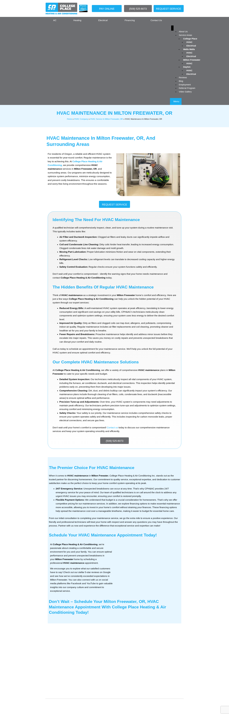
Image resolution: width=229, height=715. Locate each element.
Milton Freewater (191, 60)
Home (69, 119)
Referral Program (187, 88)
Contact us (112, 427)
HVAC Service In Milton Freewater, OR (106, 119)
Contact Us (156, 20)
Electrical (191, 46)
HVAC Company (81, 119)
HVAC (189, 42)
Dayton (186, 67)
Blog (181, 81)
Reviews (183, 77)
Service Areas (185, 35)
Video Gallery (185, 92)
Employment (185, 84)
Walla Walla (189, 49)
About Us (183, 31)
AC (54, 20)
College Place (190, 39)
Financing (130, 20)
